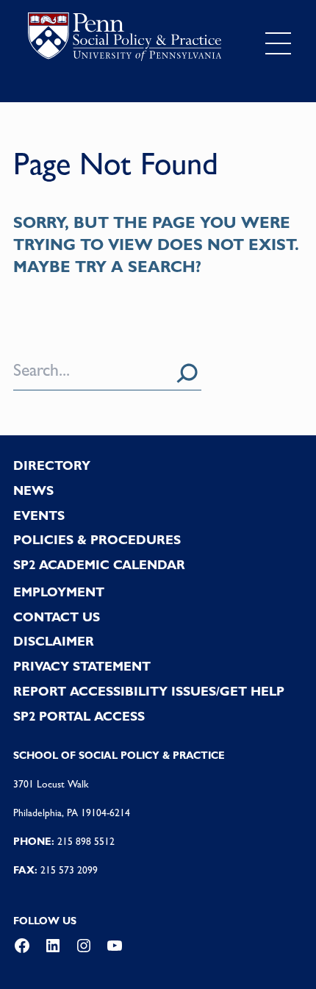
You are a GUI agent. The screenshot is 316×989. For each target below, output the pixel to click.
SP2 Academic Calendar (99, 564)
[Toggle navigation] (278, 43)
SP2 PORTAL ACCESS (79, 716)
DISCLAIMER (53, 641)
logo (124, 40)
